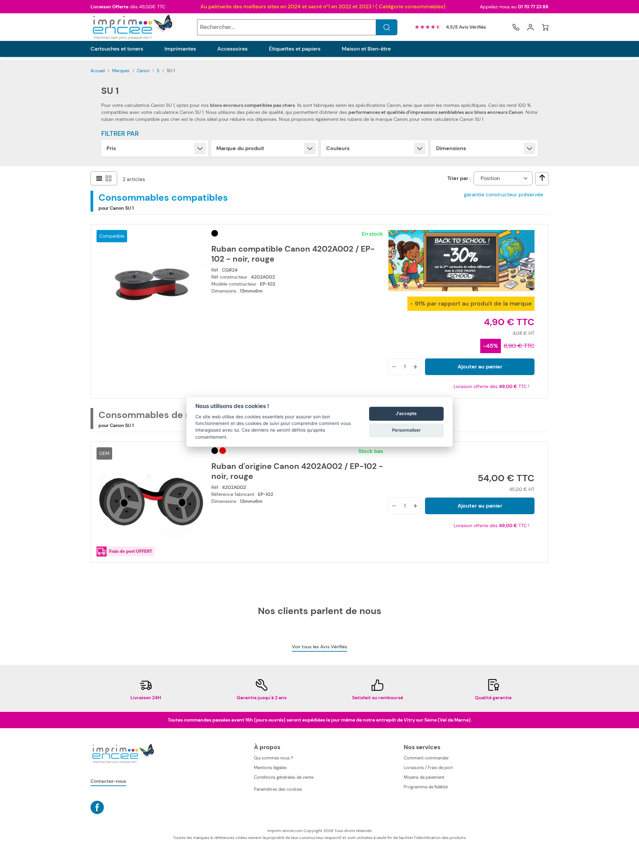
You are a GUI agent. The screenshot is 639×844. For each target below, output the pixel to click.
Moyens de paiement (424, 777)
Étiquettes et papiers (294, 49)
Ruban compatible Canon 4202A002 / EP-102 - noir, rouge (293, 254)
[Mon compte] (530, 27)
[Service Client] (516, 27)
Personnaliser (406, 430)
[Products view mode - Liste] (99, 178)
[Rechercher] (386, 27)
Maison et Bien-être (366, 49)
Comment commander (426, 758)
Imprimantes (180, 49)
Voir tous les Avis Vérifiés (319, 647)
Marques (120, 71)
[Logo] (132, 27)
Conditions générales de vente (284, 777)
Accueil (98, 71)
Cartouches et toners (117, 49)
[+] (415, 367)
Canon (143, 71)
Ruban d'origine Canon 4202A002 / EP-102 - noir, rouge (297, 471)
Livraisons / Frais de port (428, 767)
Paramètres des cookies (278, 789)
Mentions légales (270, 767)
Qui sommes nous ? (273, 758)
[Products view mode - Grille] (108, 178)
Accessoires (232, 49)
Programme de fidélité (426, 787)
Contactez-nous (108, 781)
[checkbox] (542, 178)
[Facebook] (97, 807)
